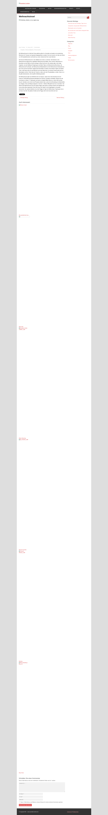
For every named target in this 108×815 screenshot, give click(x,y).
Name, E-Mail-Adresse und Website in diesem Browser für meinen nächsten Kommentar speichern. (42, 802)
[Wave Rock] (42, 717)
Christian (23, 47)
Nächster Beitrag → (61, 97)
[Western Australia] (42, 494)
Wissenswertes (24, 11)
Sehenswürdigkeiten (60, 8)
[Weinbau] (42, 605)
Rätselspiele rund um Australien (75, 28)
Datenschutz (75, 811)
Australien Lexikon (30, 8)
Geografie (42, 8)
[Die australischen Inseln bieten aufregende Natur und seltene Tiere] (42, 159)
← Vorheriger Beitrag (23, 97)
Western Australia (22, 549)
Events (71, 8)
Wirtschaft (21, 326)
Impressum (69, 811)
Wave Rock (21, 772)
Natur (49, 8)
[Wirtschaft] (42, 271)
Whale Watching (22, 438)
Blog (33, 11)
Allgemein (70, 43)
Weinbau (21, 661)
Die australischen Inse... (24, 215)
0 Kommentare (37, 47)
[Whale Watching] (42, 382)
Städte (78, 8)
